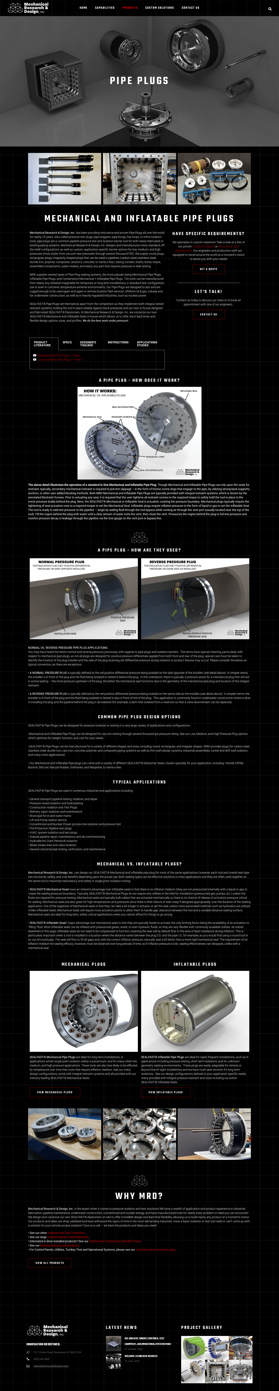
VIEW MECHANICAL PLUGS (55, 1092)
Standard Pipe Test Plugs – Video (59, 355)
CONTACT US (208, 315)
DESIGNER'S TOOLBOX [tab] (88, 344)
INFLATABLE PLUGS (195, 964)
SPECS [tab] (67, 342)
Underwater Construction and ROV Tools (114, 1241)
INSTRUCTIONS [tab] (118, 342)
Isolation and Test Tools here (66, 1233)
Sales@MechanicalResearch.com (51, 1365)
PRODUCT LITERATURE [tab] (42, 344)
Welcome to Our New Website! (141, 1356)
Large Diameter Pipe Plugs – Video (59, 359)
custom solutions (203, 246)
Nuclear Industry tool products (59, 1245)
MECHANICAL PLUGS (84, 964)
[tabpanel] (97, 359)
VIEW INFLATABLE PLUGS (166, 1092)
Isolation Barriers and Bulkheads (67, 1237)
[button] (31, 178)
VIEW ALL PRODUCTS (50, 1263)
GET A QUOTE (208, 269)
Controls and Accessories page (155, 1249)
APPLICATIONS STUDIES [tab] (147, 344)
